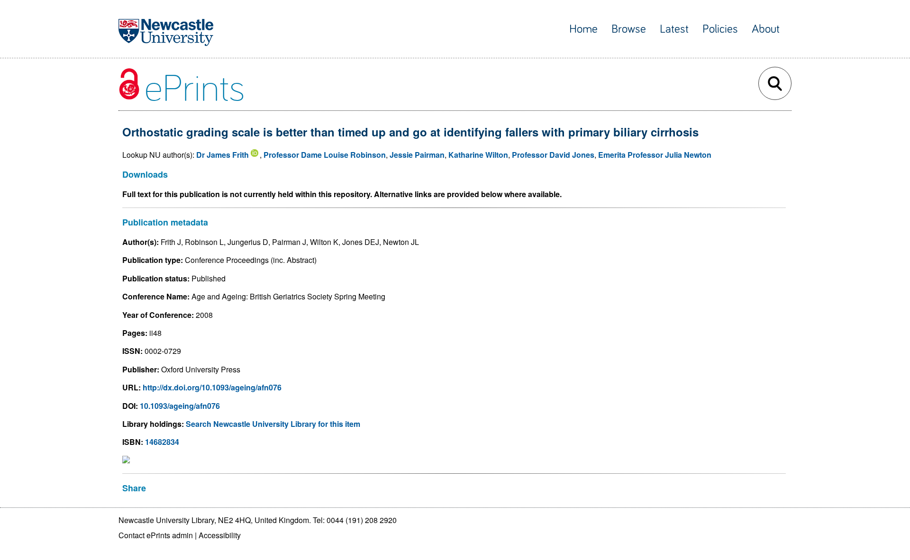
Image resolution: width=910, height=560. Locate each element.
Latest (674, 29)
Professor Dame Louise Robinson (325, 154)
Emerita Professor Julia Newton (654, 154)
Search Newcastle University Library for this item (273, 423)
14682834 (162, 441)
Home (583, 29)
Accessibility (220, 535)
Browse (628, 29)
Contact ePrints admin (155, 535)
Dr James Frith (222, 154)
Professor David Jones (553, 154)
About (766, 29)
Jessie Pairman (417, 154)
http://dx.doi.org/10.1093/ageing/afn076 (212, 387)
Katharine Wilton (478, 154)
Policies (720, 29)
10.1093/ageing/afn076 (180, 405)
